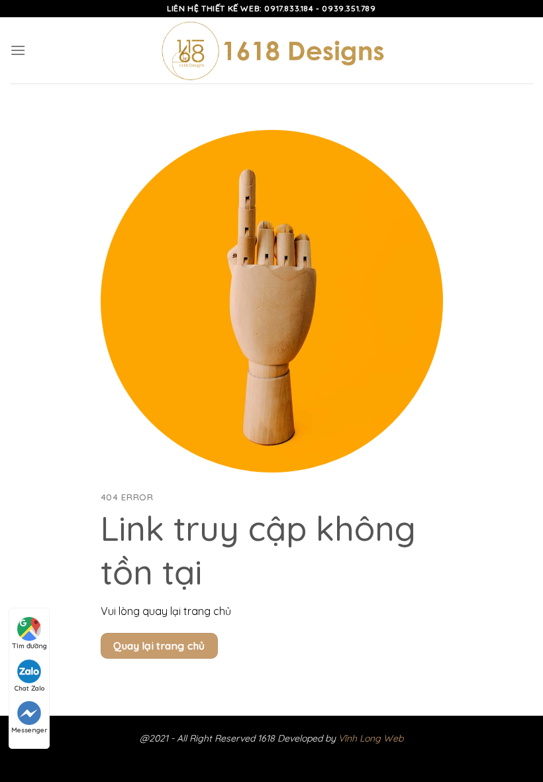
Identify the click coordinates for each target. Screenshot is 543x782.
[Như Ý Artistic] (271, 51)
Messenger (29, 730)
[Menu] (18, 50)
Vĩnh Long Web (370, 738)
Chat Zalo (29, 688)
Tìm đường (29, 646)
